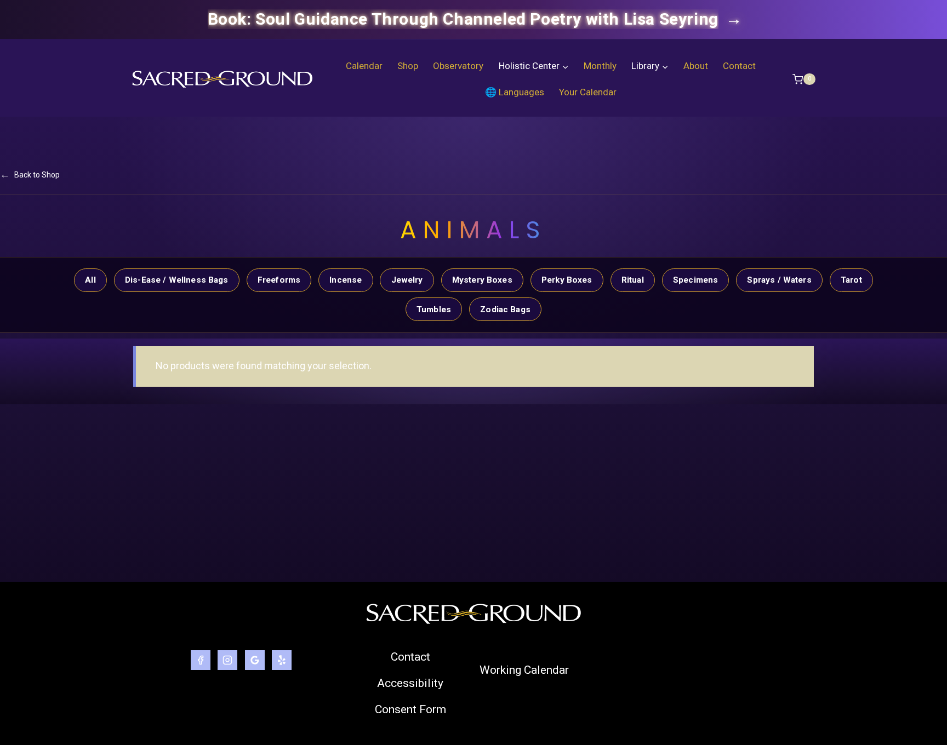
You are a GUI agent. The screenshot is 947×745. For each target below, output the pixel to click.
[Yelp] (282, 660)
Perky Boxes (566, 280)
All (90, 280)
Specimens (695, 280)
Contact (739, 65)
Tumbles (434, 309)
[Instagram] (227, 660)
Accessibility (410, 683)
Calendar (364, 65)
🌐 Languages (514, 92)
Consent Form (410, 709)
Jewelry (407, 280)
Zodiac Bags (505, 309)
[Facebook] (200, 660)
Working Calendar (524, 670)
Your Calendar (588, 92)
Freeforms (279, 280)
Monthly (600, 65)
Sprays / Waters (779, 280)
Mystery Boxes (482, 280)
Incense (345, 280)
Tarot (851, 280)
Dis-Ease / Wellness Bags (177, 280)
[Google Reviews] (255, 660)
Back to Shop (30, 174)
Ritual (632, 280)
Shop (407, 65)
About (695, 65)
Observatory (458, 65)
